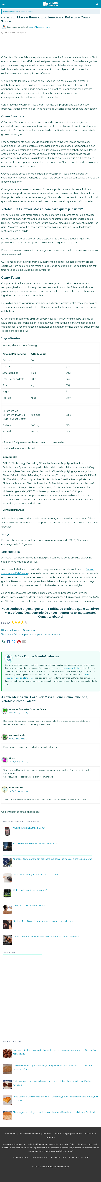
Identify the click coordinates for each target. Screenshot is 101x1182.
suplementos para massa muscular (41, 634)
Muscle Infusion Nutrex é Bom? (29, 828)
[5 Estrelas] (25, 622)
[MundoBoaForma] (50, 4)
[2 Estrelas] (16, 622)
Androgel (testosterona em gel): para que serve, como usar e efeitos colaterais (52, 859)
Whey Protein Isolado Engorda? (29, 905)
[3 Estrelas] (19, 622)
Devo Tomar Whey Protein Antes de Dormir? (35, 874)
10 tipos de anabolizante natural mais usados (35, 843)
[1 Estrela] (12, 622)
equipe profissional (72, 668)
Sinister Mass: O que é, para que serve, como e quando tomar (44, 921)
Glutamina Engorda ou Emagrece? (30, 890)
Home (5, 12)
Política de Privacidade (29, 1133)
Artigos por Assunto (72, 1133)
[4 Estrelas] (22, 622)
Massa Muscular (26, 12)
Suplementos (14, 12)
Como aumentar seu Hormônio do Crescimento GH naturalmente (46, 936)
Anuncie (46, 1133)
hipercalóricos (12, 634)
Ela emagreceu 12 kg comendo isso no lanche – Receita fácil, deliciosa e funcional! (54, 1112)
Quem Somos (10, 1133)
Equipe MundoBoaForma (39, 27)
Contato (57, 1133)
